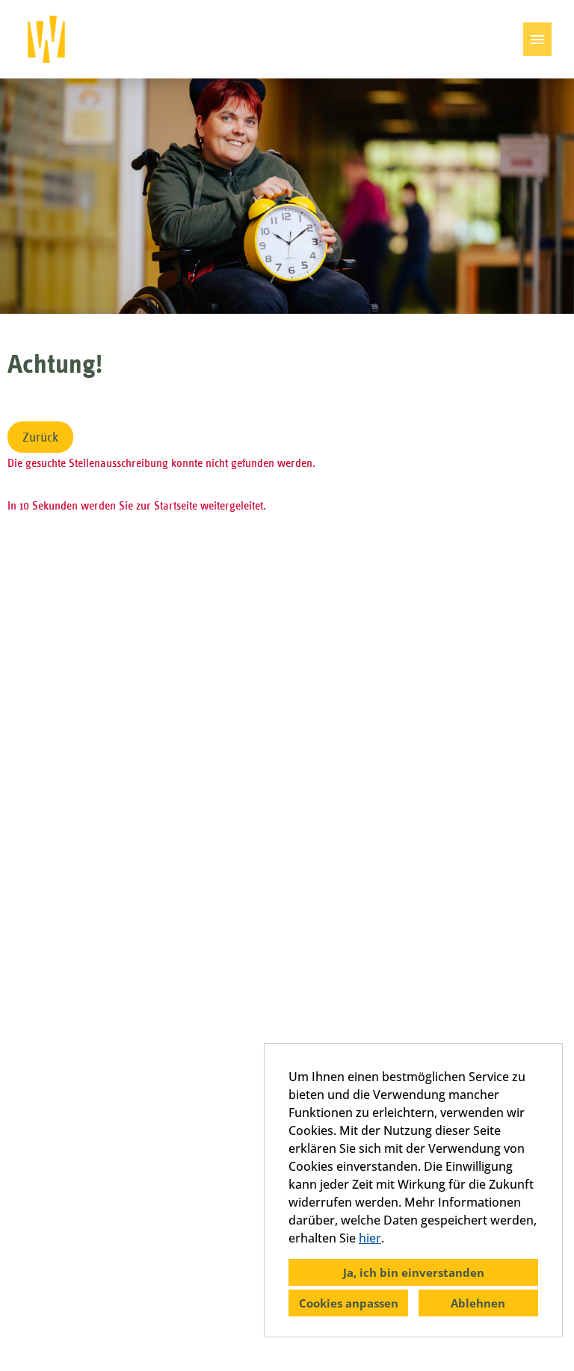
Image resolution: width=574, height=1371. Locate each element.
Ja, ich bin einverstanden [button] (413, 1272)
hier (370, 1238)
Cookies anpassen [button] (348, 1303)
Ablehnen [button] (478, 1303)
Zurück (40, 437)
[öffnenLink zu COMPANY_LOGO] (46, 39)
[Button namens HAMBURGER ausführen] (537, 39)
